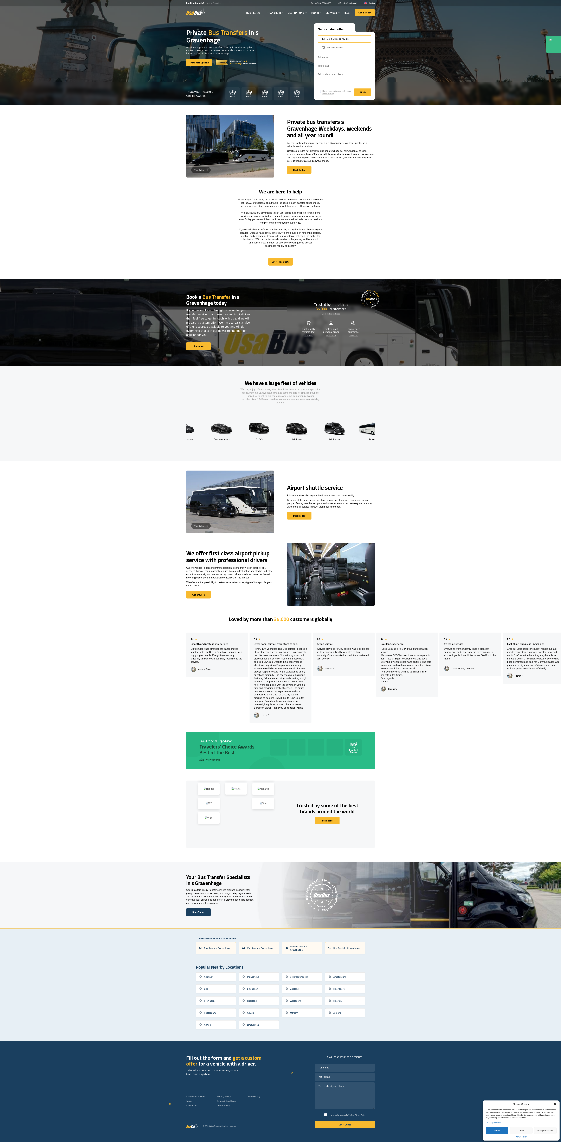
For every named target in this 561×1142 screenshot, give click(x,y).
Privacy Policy (521, 1137)
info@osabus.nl (350, 3)
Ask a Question (214, 3)
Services (331, 13)
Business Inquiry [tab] (335, 47)
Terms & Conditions (226, 1101)
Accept (497, 1130)
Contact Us (353, 336)
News (189, 1101)
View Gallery (199, 170)
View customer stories (331, 314)
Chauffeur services (195, 1096)
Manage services (494, 1123)
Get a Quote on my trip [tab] (338, 39)
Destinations (296, 13)
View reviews (213, 760)
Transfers (274, 13)
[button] (555, 1104)
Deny (521, 1130)
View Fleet (308, 336)
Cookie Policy (223, 1105)
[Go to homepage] (196, 11)
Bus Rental (253, 13)
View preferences (545, 1130)
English (372, 3)
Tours (315, 13)
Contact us (191, 1105)
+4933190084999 (323, 3)
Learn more (331, 336)
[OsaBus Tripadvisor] (553, 44)
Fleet (347, 13)
